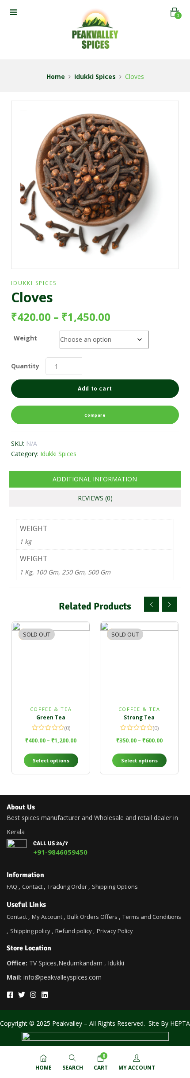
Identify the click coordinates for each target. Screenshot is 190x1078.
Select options (51, 760)
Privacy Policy (115, 931)
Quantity (25, 366)
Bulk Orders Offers (92, 917)
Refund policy (73, 931)
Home (55, 76)
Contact (32, 887)
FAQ (12, 887)
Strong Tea (139, 717)
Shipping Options (115, 887)
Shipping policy (30, 931)
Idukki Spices (95, 76)
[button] (174, 12)
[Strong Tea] (139, 661)
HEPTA (180, 1023)
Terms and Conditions (151, 917)
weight (25, 338)
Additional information (95, 479)
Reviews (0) (95, 498)
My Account (47, 917)
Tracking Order (67, 887)
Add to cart (95, 388)
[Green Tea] (51, 661)
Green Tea (50, 717)
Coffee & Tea (51, 709)
